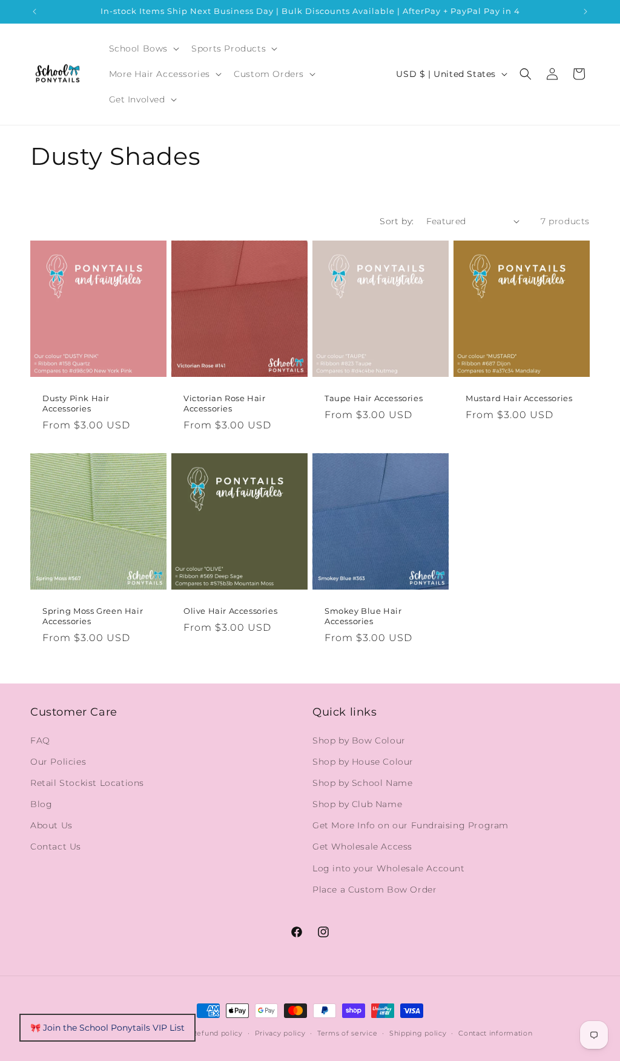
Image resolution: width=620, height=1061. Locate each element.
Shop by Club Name (357, 804)
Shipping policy (418, 1033)
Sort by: (397, 221)
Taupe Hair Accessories (374, 398)
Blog (41, 804)
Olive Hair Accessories (230, 611)
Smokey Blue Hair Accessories (363, 616)
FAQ (40, 740)
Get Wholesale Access (362, 846)
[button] (143, 48)
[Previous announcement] (34, 11)
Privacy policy (280, 1033)
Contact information (495, 1033)
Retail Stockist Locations (87, 782)
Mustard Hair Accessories (519, 398)
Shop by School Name (362, 782)
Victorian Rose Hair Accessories (224, 403)
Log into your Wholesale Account (388, 868)
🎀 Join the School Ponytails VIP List (107, 1027)
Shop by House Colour (363, 761)
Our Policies (58, 761)
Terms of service (347, 1033)
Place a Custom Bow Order (374, 889)
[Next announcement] (585, 11)
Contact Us (55, 846)
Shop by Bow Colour (359, 740)
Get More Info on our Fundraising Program (410, 825)
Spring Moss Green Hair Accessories (92, 616)
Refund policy (217, 1033)
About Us (51, 825)
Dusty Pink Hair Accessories (76, 403)
